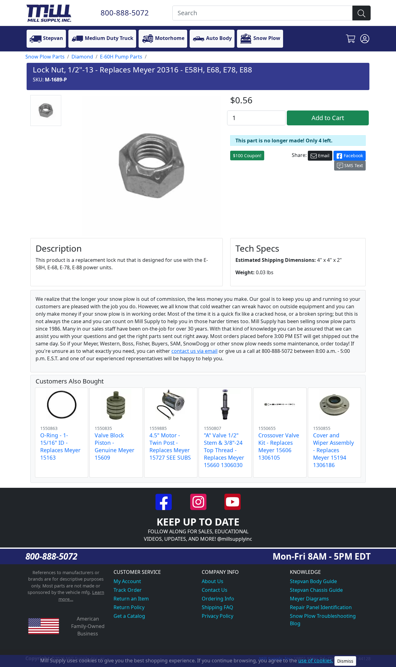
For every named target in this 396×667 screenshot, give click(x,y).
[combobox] (262, 13)
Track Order (128, 590)
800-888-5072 (125, 12)
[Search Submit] (361, 13)
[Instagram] (199, 501)
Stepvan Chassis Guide (316, 590)
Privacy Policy (217, 616)
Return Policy (129, 607)
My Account (127, 581)
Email (323, 155)
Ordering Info (218, 598)
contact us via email (194, 351)
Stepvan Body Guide (313, 581)
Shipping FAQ (217, 607)
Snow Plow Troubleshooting (323, 616)
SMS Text (353, 165)
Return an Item (131, 598)
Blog (295, 623)
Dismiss (345, 661)
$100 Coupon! (247, 155)
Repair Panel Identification (321, 607)
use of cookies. (315, 660)
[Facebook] (164, 501)
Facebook (352, 155)
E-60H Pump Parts (121, 56)
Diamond (82, 56)
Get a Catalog (129, 616)
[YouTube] (232, 501)
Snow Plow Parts (45, 56)
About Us (212, 581)
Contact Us (214, 590)
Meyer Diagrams (309, 598)
